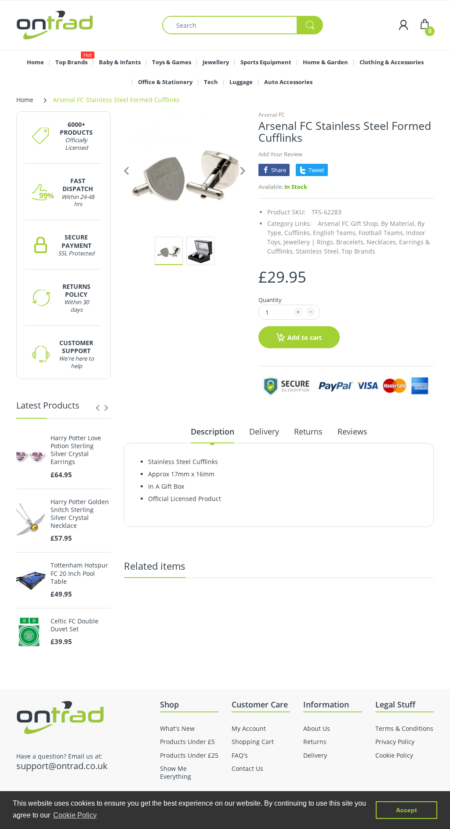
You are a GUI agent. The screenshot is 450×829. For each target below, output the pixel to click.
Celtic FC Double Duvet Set (74, 625)
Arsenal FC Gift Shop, (348, 223)
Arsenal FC (271, 114)
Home (24, 100)
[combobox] (242, 25)
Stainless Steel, (318, 251)
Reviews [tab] (352, 431)
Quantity (270, 300)
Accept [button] (406, 810)
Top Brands (358, 251)
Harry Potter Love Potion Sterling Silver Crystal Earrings (76, 450)
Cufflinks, (297, 232)
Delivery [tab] (264, 431)
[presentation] (97, 407)
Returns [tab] (308, 431)
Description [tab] (212, 431)
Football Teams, (381, 232)
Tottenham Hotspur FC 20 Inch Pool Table (79, 573)
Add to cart (304, 337)
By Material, (398, 223)
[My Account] (403, 25)
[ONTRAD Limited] (54, 24)
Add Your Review (280, 154)
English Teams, (335, 232)
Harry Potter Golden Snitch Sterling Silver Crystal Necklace (80, 514)
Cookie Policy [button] (75, 815)
